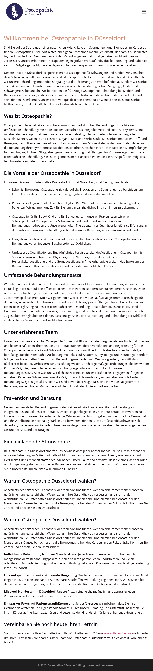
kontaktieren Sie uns (117, 633)
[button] (143, 11)
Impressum (108, 665)
